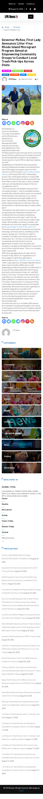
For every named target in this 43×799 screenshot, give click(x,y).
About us (12, 4)
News (23, 74)
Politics (31, 74)
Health (5, 74)
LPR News (14, 74)
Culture (28, 71)
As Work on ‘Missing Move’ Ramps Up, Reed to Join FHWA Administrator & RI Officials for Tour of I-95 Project (21, 649)
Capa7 (21, 791)
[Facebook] (26, 9)
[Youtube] (35, 9)
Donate (21, 4)
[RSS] (32, 123)
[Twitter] (30, 9)
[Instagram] (23, 123)
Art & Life (16, 27)
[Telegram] (18, 123)
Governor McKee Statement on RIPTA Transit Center (21, 636)
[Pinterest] (27, 123)
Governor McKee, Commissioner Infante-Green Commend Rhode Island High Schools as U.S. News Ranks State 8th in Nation (21, 670)
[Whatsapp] (13, 123)
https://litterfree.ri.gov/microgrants (28, 260)
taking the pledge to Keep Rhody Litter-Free (19, 227)
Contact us (31, 4)
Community (17, 71)
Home (7, 27)
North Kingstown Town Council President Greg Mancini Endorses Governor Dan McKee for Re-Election (19, 580)
